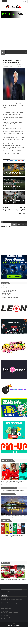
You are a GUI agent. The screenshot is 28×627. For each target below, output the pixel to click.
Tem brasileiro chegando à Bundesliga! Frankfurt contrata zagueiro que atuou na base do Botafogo (14, 200)
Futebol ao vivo (6, 294)
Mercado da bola (18, 66)
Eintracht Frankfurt (8, 196)
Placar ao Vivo (5, 299)
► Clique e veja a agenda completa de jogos (12, 490)
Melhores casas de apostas (9, 290)
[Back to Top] (14, 623)
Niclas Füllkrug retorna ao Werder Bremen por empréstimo (12, 187)
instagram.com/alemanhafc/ (9, 612)
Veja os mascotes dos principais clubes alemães (13, 579)
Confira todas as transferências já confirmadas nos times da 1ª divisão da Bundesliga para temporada (13, 483)
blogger (14, 224)
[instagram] (23, 1)
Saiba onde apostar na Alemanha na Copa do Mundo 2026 (13, 286)
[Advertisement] (14, 35)
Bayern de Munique (9, 66)
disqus (19, 224)
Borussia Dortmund (8, 170)
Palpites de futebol (7, 291)
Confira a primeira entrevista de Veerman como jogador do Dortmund (13, 173)
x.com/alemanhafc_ (7, 608)
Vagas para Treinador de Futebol (10, 297)
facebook (24, 224)
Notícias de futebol (7, 293)
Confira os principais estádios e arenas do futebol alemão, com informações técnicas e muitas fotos (14, 516)
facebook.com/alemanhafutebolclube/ (12, 604)
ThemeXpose (17, 625)
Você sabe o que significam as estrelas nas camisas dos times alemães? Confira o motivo (13, 536)
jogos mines (5, 289)
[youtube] (25, 1)
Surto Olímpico (6, 296)
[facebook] (19, 1)
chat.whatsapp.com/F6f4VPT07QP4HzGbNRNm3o (13, 617)
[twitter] (21, 1)
